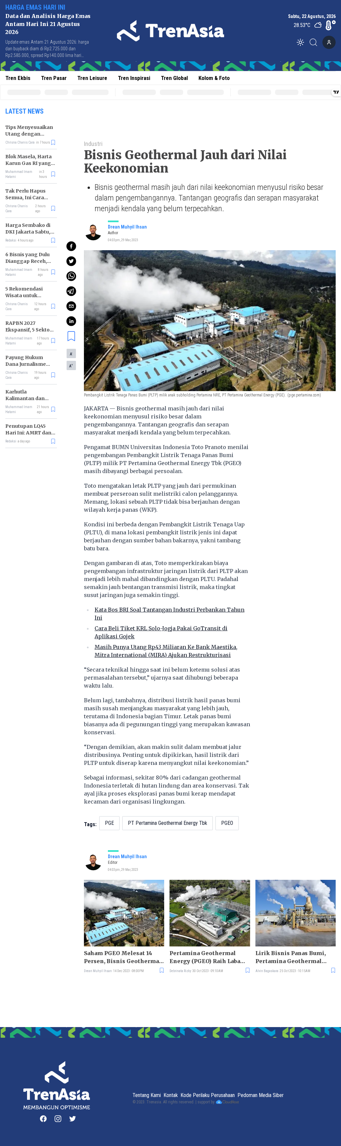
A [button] (71, 353)
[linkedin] (71, 321)
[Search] (315, 42)
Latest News (24, 111)
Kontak (171, 1095)
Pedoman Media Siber (260, 1095)
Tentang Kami (147, 1095)
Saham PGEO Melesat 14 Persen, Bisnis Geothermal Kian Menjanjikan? (122, 957)
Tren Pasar (54, 78)
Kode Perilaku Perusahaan (207, 1095)
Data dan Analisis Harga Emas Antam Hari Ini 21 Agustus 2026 (48, 24)
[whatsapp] (71, 276)
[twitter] (71, 261)
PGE (109, 823)
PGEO (227, 823)
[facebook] (71, 246)
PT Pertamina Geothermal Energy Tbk (167, 823)
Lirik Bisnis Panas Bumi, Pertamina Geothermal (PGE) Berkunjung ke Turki (294, 957)
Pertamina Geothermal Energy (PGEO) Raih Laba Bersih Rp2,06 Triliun (205, 957)
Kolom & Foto (214, 78)
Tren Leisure (92, 78)
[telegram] (71, 291)
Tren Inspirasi (134, 78)
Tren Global (174, 78)
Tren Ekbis (17, 78)
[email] (71, 306)
